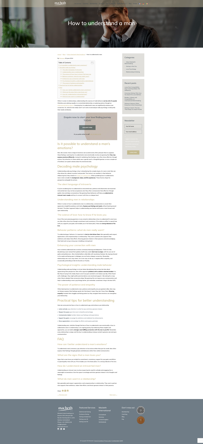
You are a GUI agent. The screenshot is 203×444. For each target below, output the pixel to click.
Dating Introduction (85, 416)
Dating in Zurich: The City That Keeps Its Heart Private (133, 108)
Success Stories (110, 3)
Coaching (85, 3)
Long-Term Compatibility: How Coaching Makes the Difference (132, 88)
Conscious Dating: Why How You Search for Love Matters (133, 93)
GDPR (121, 440)
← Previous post (62, 395)
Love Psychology (131, 69)
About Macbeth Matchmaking (76, 54)
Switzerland (102, 414)
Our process (77, 3)
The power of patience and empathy (73, 83)
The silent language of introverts (72, 70)
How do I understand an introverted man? (74, 94)
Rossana (61, 58)
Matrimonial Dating (85, 412)
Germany (101, 417)
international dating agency (65, 105)
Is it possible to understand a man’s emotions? (73, 65)
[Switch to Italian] (147, 3)
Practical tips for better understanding (71, 85)
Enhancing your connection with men (73, 78)
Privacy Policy (132, 146)
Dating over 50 (83, 421)
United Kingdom (103, 419)
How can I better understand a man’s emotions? (76, 90)
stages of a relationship (84, 175)
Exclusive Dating (84, 414)
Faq (123, 419)
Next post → (113, 395)
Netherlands (102, 422)
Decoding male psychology (67, 67)
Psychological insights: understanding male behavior (77, 81)
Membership (93, 3)
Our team (101, 3)
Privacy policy (107, 440)
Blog (130, 3)
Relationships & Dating (133, 72)
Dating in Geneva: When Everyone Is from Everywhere (133, 104)
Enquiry (135, 3)
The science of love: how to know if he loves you (76, 74)
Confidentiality (115, 440)
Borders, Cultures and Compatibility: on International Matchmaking (133, 99)
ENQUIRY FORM (87, 127)
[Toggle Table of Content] (91, 63)
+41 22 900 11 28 (95, 134)
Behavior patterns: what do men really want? (75, 76)
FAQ (61, 87)
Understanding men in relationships (73, 72)
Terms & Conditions (99, 440)
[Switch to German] (143, 3)
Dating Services (121, 3)
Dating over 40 (83, 419)
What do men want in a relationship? (73, 96)
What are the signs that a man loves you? (74, 92)
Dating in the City (131, 66)
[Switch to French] (140, 3)
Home (59, 54)
